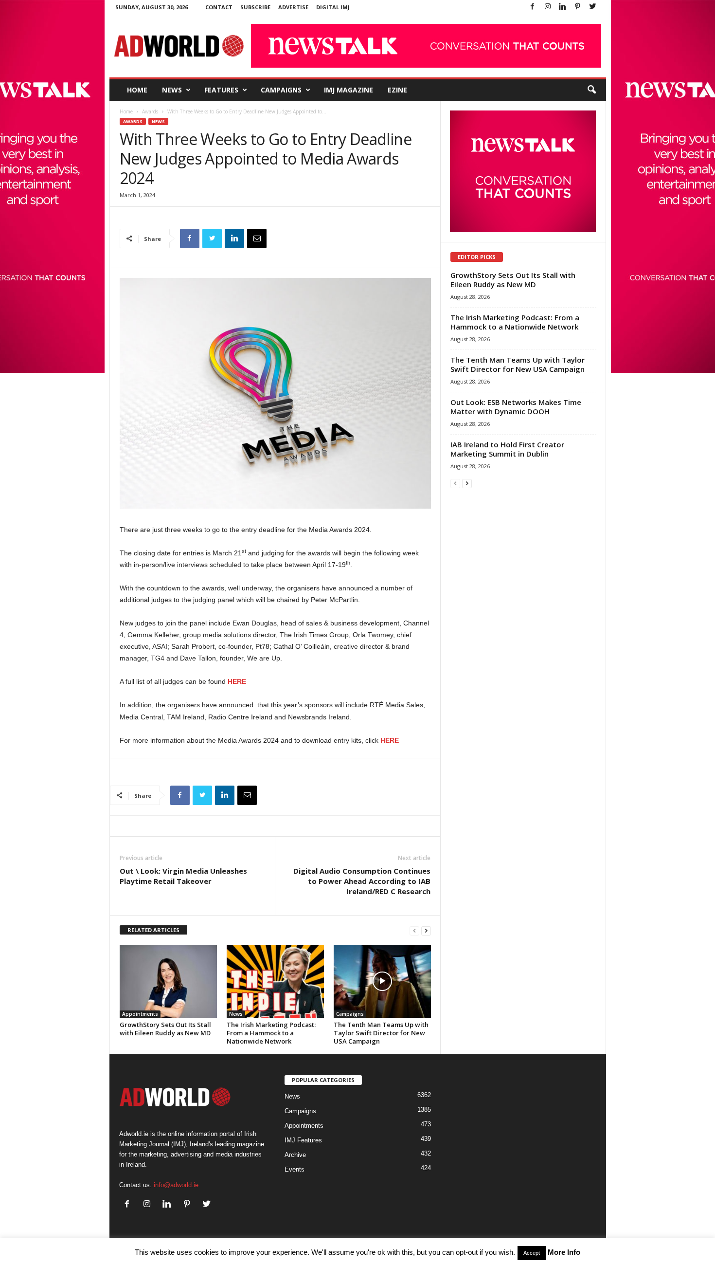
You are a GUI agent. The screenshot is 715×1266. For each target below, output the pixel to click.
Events (294, 1169)
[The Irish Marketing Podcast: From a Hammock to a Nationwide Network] (275, 981)
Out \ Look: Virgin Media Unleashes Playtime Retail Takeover (183, 876)
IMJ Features (303, 1140)
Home (137, 89)
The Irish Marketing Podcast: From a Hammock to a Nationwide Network (271, 1033)
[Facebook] (532, 7)
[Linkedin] (563, 7)
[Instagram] (548, 7)
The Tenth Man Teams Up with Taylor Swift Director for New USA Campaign (381, 1033)
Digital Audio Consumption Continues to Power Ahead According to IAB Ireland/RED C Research (361, 881)
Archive (295, 1154)
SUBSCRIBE (255, 7)
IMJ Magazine (348, 89)
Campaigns (281, 89)
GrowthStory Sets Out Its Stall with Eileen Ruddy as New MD (165, 1028)
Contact (218, 7)
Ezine (397, 89)
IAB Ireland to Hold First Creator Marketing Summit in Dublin (507, 449)
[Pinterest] (578, 7)
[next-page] (426, 930)
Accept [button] (531, 1253)
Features (221, 89)
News (172, 89)
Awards (150, 111)
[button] (591, 90)
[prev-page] (414, 930)
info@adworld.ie (176, 1185)
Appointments (140, 1013)
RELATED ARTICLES (153, 930)
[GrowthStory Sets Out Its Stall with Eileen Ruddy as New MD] (168, 981)
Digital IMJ (333, 7)
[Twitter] (593, 7)
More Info (564, 1252)
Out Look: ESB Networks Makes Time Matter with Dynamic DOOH (515, 406)
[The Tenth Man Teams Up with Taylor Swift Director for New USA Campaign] (382, 981)
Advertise (293, 7)
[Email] (257, 238)
